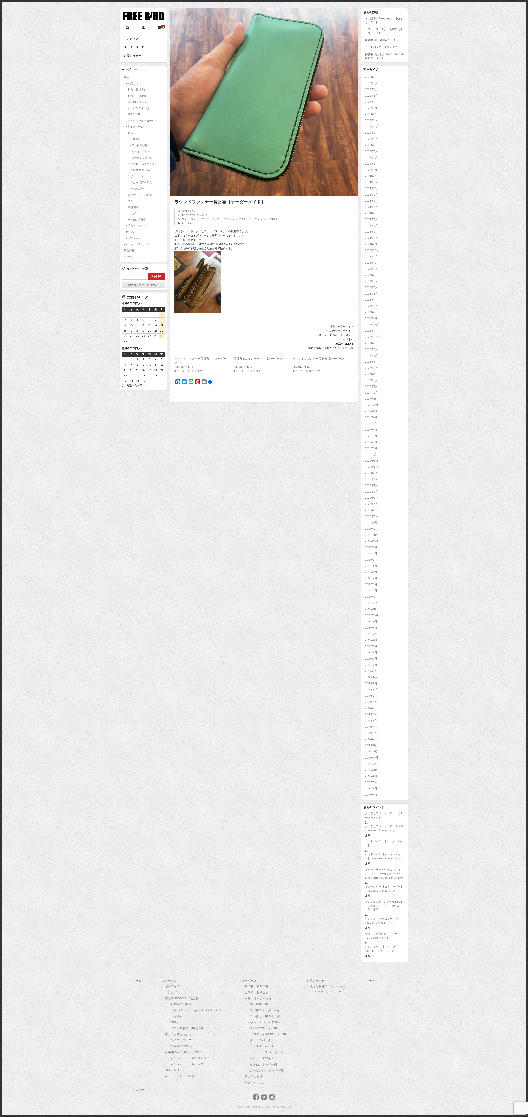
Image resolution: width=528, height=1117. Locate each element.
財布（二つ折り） (138, 95)
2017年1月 (370, 745)
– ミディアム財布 (140, 151)
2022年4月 (371, 374)
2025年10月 (372, 126)
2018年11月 (371, 609)
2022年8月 (371, 349)
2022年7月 (371, 355)
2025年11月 (371, 120)
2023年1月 (371, 318)
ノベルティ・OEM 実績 (187, 1064)
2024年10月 (372, 188)
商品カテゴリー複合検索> (143, 285)
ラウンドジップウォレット (238, 219)
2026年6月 (371, 77)
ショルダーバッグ (262, 1046)
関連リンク (172, 1070)
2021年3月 (371, 442)
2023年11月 (371, 256)
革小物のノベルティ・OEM (183, 1052)
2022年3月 (371, 380)
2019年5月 (371, 572)
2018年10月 (371, 615)
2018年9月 (371, 621)
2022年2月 (371, 386)
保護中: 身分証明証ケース (380, 40)
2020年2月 (371, 516)
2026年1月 (371, 108)
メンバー (138, 1089)
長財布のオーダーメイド (266, 1010)
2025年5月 (371, 151)
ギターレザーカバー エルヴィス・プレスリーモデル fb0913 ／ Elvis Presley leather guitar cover (384, 873)
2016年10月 (371, 757)
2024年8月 (371, 200)
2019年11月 (371, 535)
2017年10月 (371, 689)
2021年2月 (371, 448)
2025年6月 (371, 145)
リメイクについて (257, 1082)
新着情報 (129, 250)
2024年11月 (371, 182)
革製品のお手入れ (182, 1046)
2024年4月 (371, 225)
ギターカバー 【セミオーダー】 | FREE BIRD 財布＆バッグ (384, 888)
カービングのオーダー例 (266, 1070)
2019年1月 (371, 596)
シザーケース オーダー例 (267, 1052)
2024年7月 (371, 207)
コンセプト (172, 992)
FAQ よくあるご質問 (180, 1076)
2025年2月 (371, 163)
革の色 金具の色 (257, 986)
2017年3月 (371, 733)
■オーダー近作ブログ (194, 214)
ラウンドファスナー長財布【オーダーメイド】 (384, 31)
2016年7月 (371, 763)
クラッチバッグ (260, 1040)
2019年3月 (371, 584)
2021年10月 (371, 405)
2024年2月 (371, 238)
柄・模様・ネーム (262, 1004)
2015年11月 (371, 770)
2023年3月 (371, 306)
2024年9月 (371, 194)
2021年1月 (371, 454)
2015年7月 (371, 782)
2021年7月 (371, 423)
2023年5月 (371, 293)
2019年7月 (371, 559)
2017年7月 (371, 708)
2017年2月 (371, 739)
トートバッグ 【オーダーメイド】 (384, 843)
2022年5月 (371, 367)
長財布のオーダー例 (263, 1028)
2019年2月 (371, 590)
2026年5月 (371, 83)
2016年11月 (371, 751)
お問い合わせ (132, 55)
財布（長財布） (137, 89)
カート (370, 981)
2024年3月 (371, 231)
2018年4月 (371, 652)
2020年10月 (372, 466)
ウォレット (261, 219)
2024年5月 (371, 219)
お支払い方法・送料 (328, 992)
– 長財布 (135, 139)
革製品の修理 (254, 1076)
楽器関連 (133, 207)
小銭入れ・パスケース (141, 164)
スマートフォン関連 (140, 194)
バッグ (132, 213)
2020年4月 (371, 504)
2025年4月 (371, 157)
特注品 (130, 232)
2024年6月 (371, 213)
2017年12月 (371, 677)
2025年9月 (371, 132)
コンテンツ (131, 38)
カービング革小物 (138, 108)
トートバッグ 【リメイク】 (382, 47)
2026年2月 (371, 101)
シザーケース (136, 176)
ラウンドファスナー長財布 (204, 219)
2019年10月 (371, 541)
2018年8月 (371, 627)
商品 (126, 77)
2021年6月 (371, 429)
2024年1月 (371, 244)
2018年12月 (371, 603)
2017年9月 (371, 695)
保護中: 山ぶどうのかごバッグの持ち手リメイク (384, 56)
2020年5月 (371, 497)
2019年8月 (371, 553)
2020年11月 (371, 460)
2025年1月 (371, 169)
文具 (130, 201)
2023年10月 (372, 262)
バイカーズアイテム (140, 182)
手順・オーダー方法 (258, 998)
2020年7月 (371, 485)
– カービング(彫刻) (141, 157)
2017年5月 (371, 720)
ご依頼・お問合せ (257, 992)
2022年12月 (372, 324)
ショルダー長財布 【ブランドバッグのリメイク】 (384, 935)
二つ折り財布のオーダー (266, 1016)
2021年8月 (371, 417)
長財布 (274, 219)
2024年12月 (372, 176)
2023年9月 (371, 268)
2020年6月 (371, 491)
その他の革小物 (137, 219)
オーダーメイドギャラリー (262, 1022)
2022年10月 (372, 337)
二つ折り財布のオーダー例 (268, 1034)
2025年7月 (371, 139)
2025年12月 (372, 114)
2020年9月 (371, 473)
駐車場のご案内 (180, 1004)
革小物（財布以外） (140, 102)
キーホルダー (136, 188)
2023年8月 (371, 275)
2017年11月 (371, 683)
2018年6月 (371, 640)
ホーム (136, 981)
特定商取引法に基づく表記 (327, 986)
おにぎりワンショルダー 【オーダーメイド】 (384, 815)
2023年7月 (371, 281)
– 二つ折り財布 (139, 145)
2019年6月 (371, 565)
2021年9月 (371, 411)
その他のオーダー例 (263, 1064)
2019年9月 (371, 547)
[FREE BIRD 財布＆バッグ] (143, 17)
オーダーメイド (134, 47)
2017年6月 (371, 714)
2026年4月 (371, 89)
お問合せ (348, 348)
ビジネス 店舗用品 (139, 170)
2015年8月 (371, 776)
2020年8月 (371, 479)
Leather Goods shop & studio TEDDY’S (195, 1010)
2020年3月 (371, 510)
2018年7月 (371, 634)
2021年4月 (371, 436)
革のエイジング (180, 1040)
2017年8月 (371, 702)
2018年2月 (371, 664)
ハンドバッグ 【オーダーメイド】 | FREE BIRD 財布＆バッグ (383, 856)
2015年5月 (371, 788)
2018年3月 (371, 658)
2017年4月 (371, 726)
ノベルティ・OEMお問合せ (188, 1058)
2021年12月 (371, 392)
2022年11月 (371, 330)
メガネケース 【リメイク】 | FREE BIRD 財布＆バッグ (382, 948)
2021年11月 (371, 398)
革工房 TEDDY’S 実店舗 (181, 998)
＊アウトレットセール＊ (142, 120)
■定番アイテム (135, 126)
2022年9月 (371, 343)
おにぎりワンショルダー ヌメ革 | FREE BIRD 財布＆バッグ (384, 828)
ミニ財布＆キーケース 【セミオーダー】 (384, 20)
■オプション (133, 238)
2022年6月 (371, 361)
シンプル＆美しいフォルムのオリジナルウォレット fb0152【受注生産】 (384, 905)
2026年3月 (371, 95)
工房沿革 (176, 1016)
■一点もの (132, 83)
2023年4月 (371, 299)
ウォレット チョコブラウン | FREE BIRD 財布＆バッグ (382, 920)
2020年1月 (371, 522)
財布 (130, 133)
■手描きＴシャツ (136, 225)
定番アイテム (174, 986)
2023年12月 (372, 250)
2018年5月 (371, 646)
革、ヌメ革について (178, 1034)
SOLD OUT (134, 114)
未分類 (128, 256)
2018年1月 (371, 671)
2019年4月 (371, 578)
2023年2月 (371, 312)
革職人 (174, 1022)
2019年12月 (371, 528)
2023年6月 (371, 287)
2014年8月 (371, 794)
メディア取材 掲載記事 (186, 1028)
